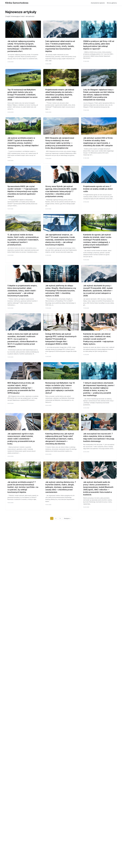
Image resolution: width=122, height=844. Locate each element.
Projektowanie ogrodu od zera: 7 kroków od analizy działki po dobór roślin (98, 188)
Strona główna (112, 3)
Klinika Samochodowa (16, 3)
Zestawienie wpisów (98, 3)
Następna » (67, 518)
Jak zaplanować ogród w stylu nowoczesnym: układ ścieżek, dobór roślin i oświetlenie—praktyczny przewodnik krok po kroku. (21, 439)
